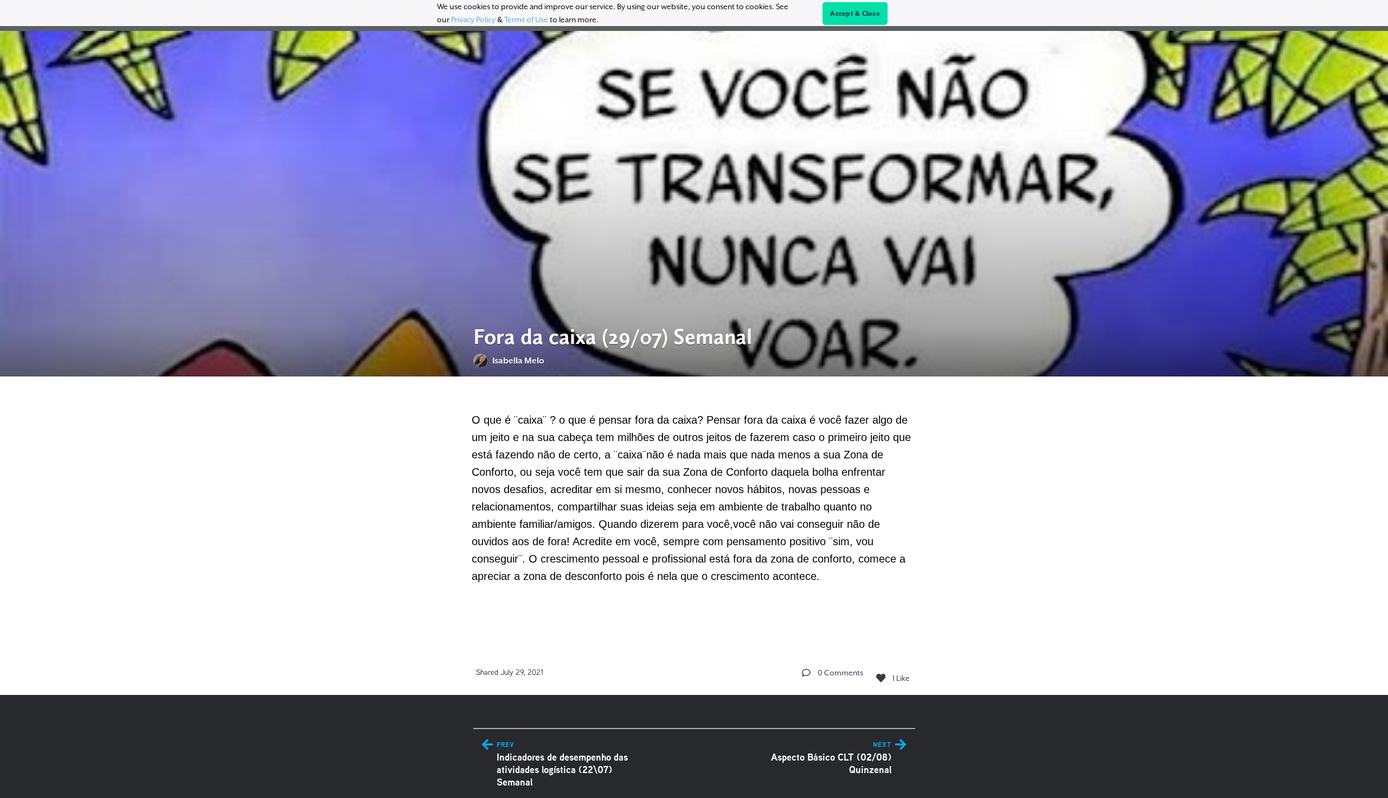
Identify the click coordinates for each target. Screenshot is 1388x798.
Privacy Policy (473, 19)
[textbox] (694, 505)
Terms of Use (526, 19)
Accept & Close (855, 13)
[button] (806, 672)
